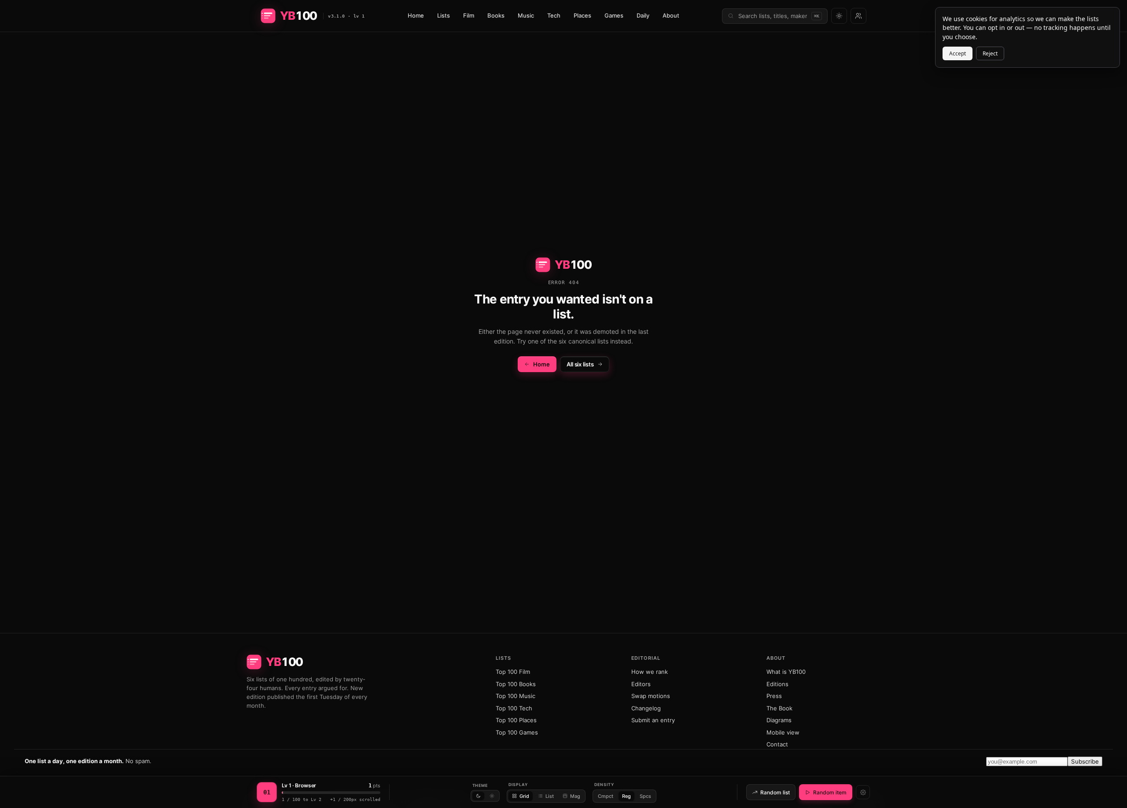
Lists (443, 15)
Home (416, 15)
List (549, 796)
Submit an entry (653, 720)
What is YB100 (786, 671)
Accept (957, 53)
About (671, 15)
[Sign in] (858, 16)
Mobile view (782, 732)
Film (468, 15)
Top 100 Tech (514, 708)
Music (526, 15)
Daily (643, 15)
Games (613, 15)
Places (582, 15)
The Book (779, 708)
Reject (990, 53)
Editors (641, 683)
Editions (777, 683)
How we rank (649, 671)
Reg (626, 796)
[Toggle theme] (839, 16)
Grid (524, 796)
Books (496, 15)
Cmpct (605, 796)
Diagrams (779, 720)
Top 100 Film (513, 671)
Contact (777, 744)
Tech (553, 15)
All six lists (580, 364)
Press (774, 695)
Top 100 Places (516, 720)
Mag (575, 796)
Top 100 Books (516, 683)
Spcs (645, 796)
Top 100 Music (515, 695)
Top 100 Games (517, 732)
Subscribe (1085, 761)
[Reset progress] (863, 792)
